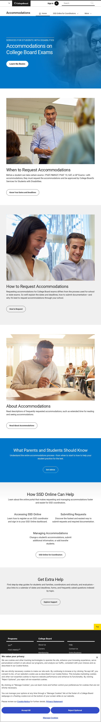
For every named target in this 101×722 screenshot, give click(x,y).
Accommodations (18, 13)
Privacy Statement (54, 701)
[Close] (97, 657)
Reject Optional (75, 710)
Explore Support (50, 602)
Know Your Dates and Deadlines (22, 192)
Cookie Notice (23, 701)
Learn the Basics (17, 64)
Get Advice (50, 470)
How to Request (16, 309)
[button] (88, 11)
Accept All (26, 710)
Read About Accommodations (21, 426)
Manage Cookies (50, 718)
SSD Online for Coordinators (50, 555)
